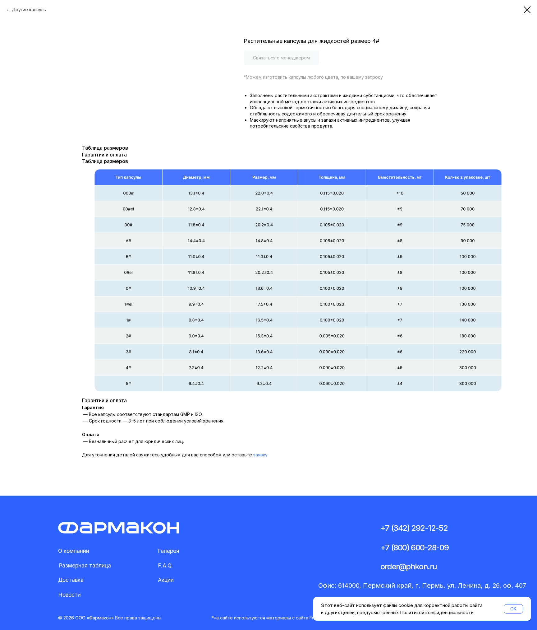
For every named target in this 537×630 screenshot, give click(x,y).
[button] (84, 566)
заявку (260, 454)
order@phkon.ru (408, 566)
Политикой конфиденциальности (437, 612)
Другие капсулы (29, 9)
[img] (118, 528)
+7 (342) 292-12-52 (414, 528)
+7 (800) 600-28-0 (412, 547)
